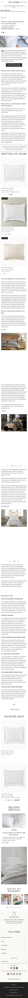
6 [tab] (16, 907)
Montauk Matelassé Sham (7, 230)
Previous (8, 466)
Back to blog (15, 709)
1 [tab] (12, 465)
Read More (5, 842)
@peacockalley (14, 891)
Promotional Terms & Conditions (14, 987)
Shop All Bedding (14, 872)
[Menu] (2, 2)
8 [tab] (20, 907)
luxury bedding (17, 93)
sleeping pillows (16, 388)
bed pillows (7, 299)
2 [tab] (13, 465)
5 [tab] (15, 907)
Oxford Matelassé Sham (7, 753)
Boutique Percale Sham (7, 796)
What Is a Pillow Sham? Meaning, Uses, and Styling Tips (13, 11)
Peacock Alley (15, 995)
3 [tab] (15, 465)
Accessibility (14, 992)
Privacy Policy (14, 989)
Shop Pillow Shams (14, 65)
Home (2, 10)
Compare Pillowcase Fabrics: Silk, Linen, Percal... (14, 834)
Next (20, 466)
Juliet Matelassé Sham (7, 190)
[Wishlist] (23, 2)
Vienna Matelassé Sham (7, 269)
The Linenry (6, 10)
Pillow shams (4, 133)
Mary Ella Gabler (9, 25)
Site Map (14, 984)
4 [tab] (17, 465)
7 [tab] (18, 907)
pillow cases (9, 116)
